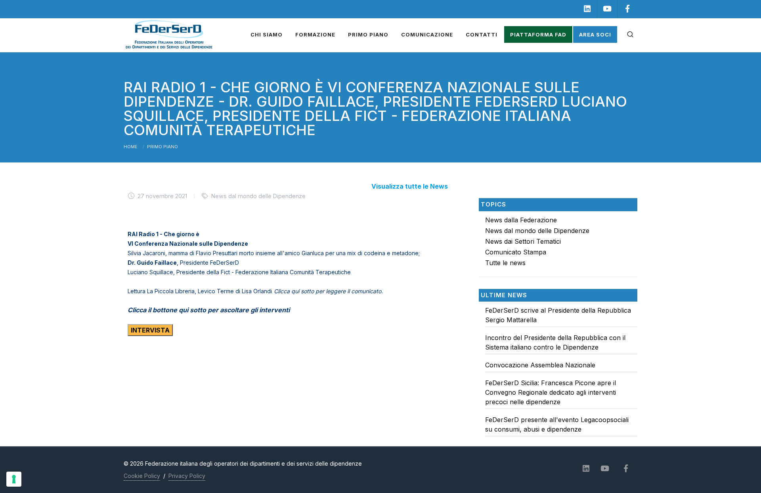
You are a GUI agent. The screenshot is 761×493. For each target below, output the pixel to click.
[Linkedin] (587, 9)
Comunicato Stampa (515, 252)
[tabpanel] (558, 374)
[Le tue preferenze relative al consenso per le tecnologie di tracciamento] (13, 479)
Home (131, 146)
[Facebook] (627, 9)
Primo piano (162, 146)
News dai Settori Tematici (523, 241)
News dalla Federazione (521, 220)
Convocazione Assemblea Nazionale (540, 365)
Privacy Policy (186, 475)
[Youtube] (607, 9)
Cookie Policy (142, 475)
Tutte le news (505, 263)
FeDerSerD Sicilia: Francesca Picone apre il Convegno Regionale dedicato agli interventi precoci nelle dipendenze (550, 392)
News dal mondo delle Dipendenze (537, 231)
